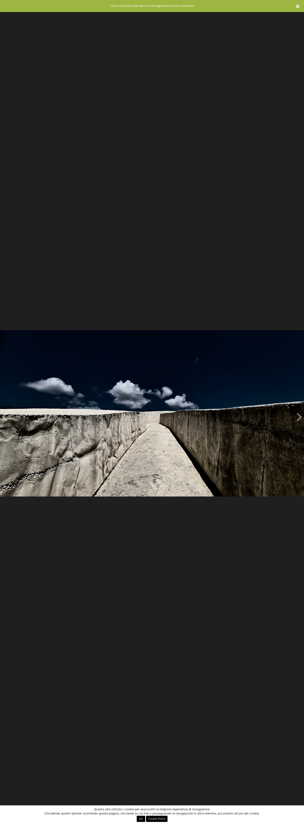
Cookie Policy (156, 819)
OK (141, 819)
